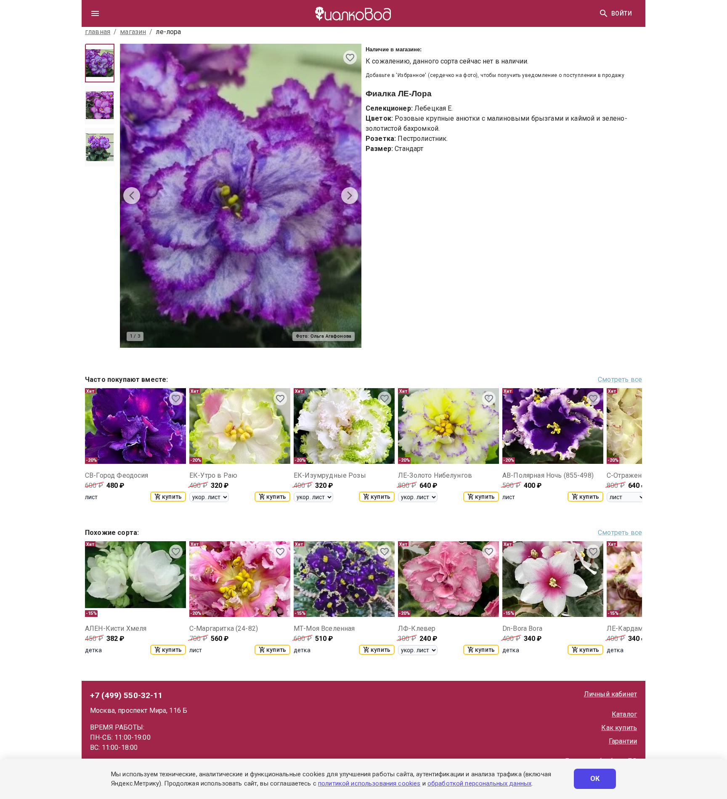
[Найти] (603, 13)
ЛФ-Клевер (416, 628)
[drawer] (95, 13)
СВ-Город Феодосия (117, 475)
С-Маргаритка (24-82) (223, 628)
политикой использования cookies (369, 783)
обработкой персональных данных (479, 783)
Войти (621, 13)
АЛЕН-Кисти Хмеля (115, 628)
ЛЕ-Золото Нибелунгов (435, 475)
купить (172, 496)
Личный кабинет (610, 694)
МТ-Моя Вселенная (324, 628)
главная (97, 32)
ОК (595, 779)
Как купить (619, 728)
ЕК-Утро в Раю (213, 475)
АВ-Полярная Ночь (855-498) (548, 475)
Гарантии (623, 741)
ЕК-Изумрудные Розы (330, 475)
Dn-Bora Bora (522, 628)
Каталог (624, 714)
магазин (133, 32)
